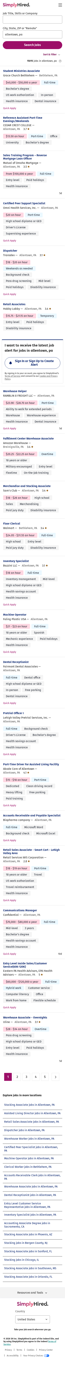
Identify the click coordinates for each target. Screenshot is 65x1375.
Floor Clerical (11, 523)
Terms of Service (12, 376)
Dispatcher (10, 250)
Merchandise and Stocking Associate (27, 486)
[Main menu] (60, 5)
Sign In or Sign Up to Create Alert (34, 363)
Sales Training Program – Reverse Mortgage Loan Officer (25, 157)
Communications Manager (20, 910)
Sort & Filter (50, 54)
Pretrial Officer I (13, 713)
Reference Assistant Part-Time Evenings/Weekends (22, 119)
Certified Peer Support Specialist (24, 203)
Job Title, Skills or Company (20, 13)
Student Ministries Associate (21, 71)
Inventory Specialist (16, 561)
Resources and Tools (30, 1292)
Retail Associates (14, 304)
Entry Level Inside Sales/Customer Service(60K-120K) (25, 965)
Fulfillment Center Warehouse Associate (28, 438)
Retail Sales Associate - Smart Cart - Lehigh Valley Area (31, 851)
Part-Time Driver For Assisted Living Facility (31, 764)
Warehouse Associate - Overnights (25, 1017)
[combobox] (32, 20)
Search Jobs (32, 45)
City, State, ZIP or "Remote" (20, 28)
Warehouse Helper (15, 391)
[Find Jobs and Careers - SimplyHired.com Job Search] (16, 5)
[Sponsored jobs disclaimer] (60, 61)
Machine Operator (14, 614)
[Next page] (55, 1077)
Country (20, 1311)
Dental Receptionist (16, 662)
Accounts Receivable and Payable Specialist (31, 815)
